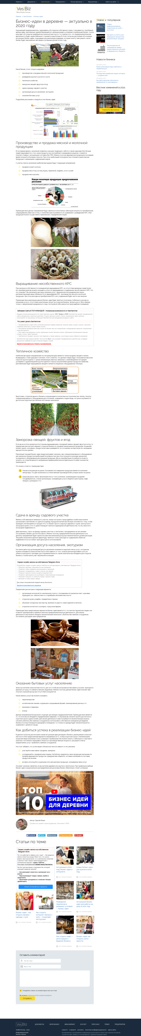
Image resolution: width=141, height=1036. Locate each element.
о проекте (72, 1030)
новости (65, 1030)
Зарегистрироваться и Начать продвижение (34, 344)
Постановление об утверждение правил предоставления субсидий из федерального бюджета (116, 48)
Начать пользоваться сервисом (35, 887)
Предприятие (60, 2)
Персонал (95, 1024)
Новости (19, 2)
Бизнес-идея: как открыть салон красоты (83, 938)
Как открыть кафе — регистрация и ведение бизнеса (64, 938)
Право (107, 1024)
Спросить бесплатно (110, 110)
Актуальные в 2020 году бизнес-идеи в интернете (64, 869)
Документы (31, 2)
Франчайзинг (70, 1024)
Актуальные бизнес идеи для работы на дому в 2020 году (84, 904)
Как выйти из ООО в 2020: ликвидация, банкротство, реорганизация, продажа (116, 37)
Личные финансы (76, 2)
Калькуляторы (92, 2)
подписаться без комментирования (40, 995)
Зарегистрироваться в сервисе (29, 585)
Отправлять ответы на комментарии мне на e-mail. (40, 990)
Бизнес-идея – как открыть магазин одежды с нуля (23, 914)
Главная (18, 16)
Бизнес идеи (38, 16)
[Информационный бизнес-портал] (23, 8)
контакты (80, 1030)
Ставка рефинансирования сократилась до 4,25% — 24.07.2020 (115, 27)
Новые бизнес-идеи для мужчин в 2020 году (84, 869)
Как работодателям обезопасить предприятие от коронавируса (107, 81)
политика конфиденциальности (95, 1030)
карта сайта (112, 1030)
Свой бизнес (45, 2)
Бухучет (83, 1024)
